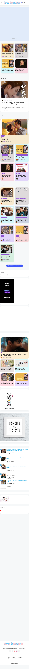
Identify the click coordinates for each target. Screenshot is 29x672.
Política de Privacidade (12, 659)
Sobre (13, 657)
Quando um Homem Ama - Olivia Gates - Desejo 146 (8, 54)
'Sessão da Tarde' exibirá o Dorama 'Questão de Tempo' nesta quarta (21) (7, 369)
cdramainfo (2, 512)
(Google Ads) (14, 38)
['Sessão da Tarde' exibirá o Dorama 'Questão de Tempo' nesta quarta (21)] (7, 363)
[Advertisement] (14, 21)
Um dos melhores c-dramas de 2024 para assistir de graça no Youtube (20, 369)
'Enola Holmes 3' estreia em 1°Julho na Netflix (21, 220)
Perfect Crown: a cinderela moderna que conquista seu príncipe (21, 201)
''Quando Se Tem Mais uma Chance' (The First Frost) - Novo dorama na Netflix (13, 355)
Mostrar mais (26, 185)
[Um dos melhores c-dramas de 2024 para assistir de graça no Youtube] (21, 363)
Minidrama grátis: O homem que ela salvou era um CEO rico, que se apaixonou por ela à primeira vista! (13, 103)
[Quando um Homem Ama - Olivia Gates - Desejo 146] (8, 48)
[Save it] (12, 45)
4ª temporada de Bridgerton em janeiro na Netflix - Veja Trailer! (20, 54)
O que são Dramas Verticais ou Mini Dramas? (7, 70)
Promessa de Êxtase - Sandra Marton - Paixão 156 (21, 176)
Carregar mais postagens (13, 265)
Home (8, 657)
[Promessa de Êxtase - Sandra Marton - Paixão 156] (22, 168)
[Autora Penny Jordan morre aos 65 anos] (21, 63)
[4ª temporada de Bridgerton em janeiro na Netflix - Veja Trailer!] (21, 48)
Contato (20, 659)
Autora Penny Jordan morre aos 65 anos (19, 70)
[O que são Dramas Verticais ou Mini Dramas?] (8, 63)
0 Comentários (9, 455)
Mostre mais (26, 115)
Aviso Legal (19, 657)
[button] (22, 2)
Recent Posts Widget (3, 488)
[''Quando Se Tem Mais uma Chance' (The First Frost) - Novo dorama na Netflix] (14, 344)
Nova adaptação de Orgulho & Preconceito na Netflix (6, 257)
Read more (12, 453)
